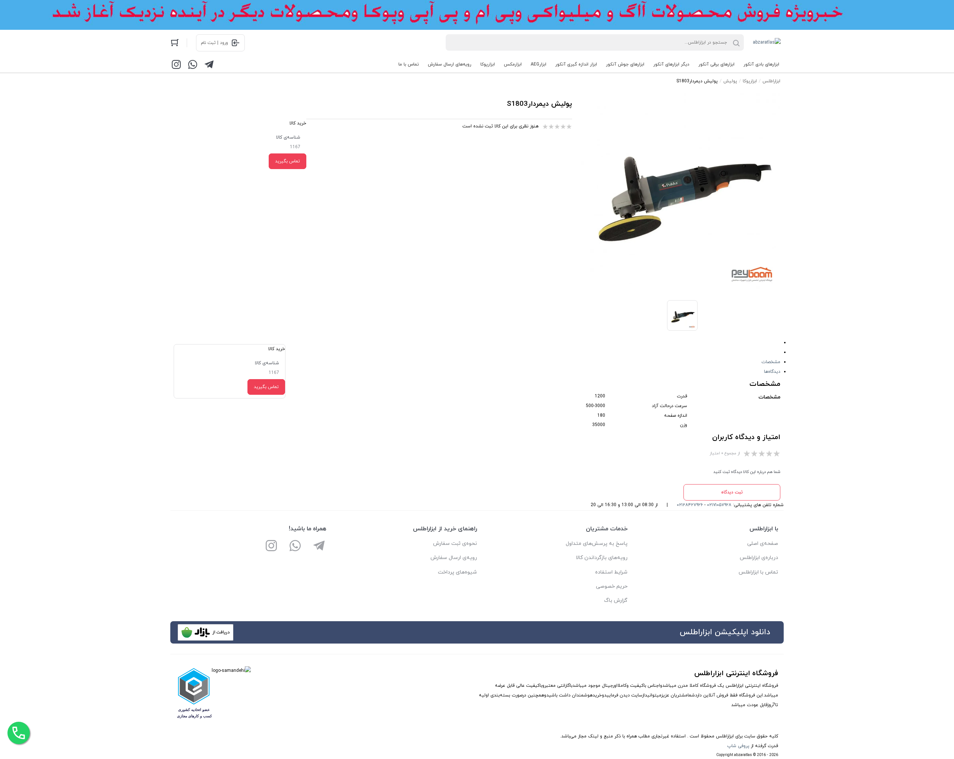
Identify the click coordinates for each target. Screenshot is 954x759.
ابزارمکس (513, 64)
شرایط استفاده (611, 572)
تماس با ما (408, 64)
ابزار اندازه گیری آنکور (576, 64)
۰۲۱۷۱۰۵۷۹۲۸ (719, 505)
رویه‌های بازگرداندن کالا (602, 557)
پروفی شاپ (738, 746)
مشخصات (770, 362)
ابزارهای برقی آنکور (716, 64)
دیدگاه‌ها (772, 372)
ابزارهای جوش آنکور (625, 64)
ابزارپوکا (487, 64)
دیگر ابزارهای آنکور (671, 64)
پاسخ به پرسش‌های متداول (597, 543)
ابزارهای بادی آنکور (761, 64)
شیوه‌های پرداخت (457, 572)
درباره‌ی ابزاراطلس (759, 557)
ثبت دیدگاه (732, 492)
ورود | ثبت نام (214, 43)
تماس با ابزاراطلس (758, 572)
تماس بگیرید (287, 161)
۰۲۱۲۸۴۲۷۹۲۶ (690, 505)
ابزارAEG (538, 64)
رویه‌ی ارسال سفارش (453, 557)
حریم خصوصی (612, 586)
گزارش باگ (616, 600)
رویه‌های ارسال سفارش (449, 64)
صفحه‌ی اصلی (762, 543)
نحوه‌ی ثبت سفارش (455, 543)
